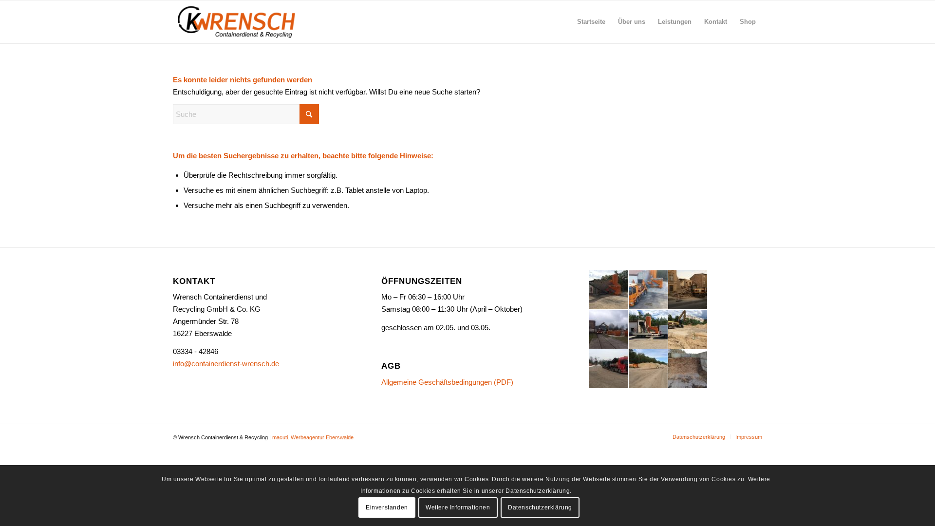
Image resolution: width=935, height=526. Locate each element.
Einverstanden (387, 507)
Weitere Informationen (458, 507)
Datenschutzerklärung (540, 507)
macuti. (280, 437)
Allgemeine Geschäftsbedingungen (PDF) (447, 382)
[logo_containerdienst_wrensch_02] (237, 21)
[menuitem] (591, 21)
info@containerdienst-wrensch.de (226, 363)
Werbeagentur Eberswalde (322, 437)
